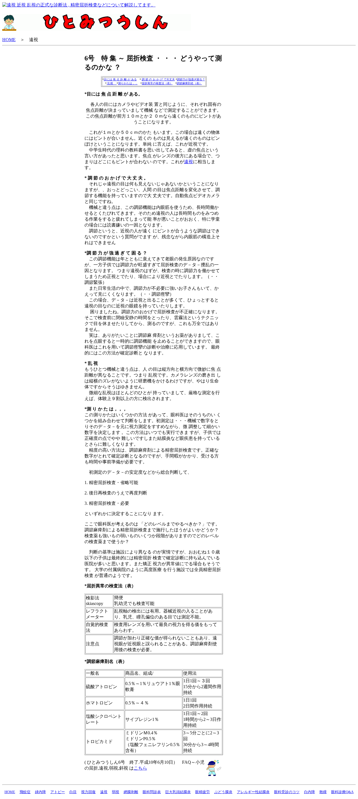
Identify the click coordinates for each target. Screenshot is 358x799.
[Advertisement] (251, 138)
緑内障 (40, 792)
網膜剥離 (131, 792)
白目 (73, 792)
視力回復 (88, 792)
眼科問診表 (152, 792)
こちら (140, 768)
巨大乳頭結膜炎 (178, 792)
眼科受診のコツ (287, 792)
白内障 (309, 792)
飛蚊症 (25, 792)
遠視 (188, 161)
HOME (9, 39)
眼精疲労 (202, 792)
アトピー (57, 792)
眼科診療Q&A (342, 792)
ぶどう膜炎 (223, 792)
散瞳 (323, 792)
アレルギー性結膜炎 (253, 792)
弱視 (115, 792)
